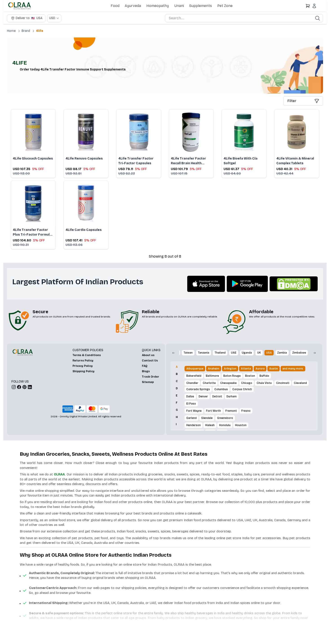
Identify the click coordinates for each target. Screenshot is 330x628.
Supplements (200, 6)
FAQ (144, 366)
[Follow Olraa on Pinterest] (24, 387)
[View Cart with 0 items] (308, 6)
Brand (26, 31)
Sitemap (148, 382)
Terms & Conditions (87, 355)
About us (148, 355)
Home (11, 31)
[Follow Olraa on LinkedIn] (30, 387)
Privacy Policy (83, 366)
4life (39, 31)
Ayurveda (133, 6)
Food (115, 6)
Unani (179, 6)
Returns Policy (83, 360)
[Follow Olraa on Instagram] (13, 387)
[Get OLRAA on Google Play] (247, 283)
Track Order (150, 376)
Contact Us (150, 360)
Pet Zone (225, 6)
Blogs (146, 371)
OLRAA (59, 474)
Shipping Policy (84, 371)
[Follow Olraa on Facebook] (19, 387)
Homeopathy (157, 6)
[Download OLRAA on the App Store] (206, 283)
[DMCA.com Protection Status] (293, 283)
